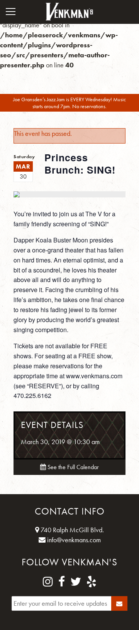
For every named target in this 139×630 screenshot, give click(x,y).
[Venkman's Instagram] (48, 582)
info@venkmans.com (73, 539)
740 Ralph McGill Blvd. (71, 529)
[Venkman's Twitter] (75, 582)
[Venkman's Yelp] (91, 582)
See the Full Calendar (72, 467)
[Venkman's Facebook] (61, 582)
